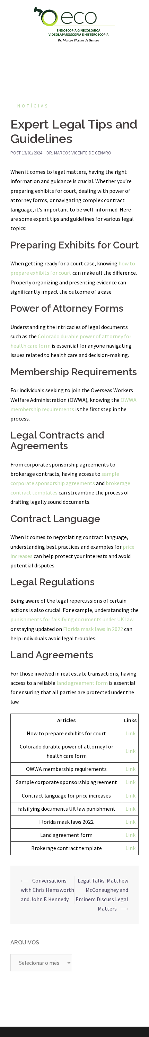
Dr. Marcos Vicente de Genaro (78, 153)
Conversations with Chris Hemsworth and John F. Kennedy (47, 890)
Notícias (33, 106)
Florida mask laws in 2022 (93, 628)
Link (130, 733)
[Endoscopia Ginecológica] (74, 23)
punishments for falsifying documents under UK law (71, 619)
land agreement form (82, 682)
